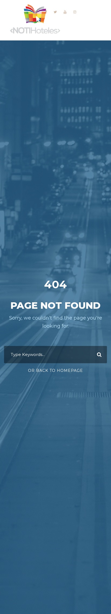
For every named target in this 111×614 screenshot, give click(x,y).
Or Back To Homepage (55, 370)
